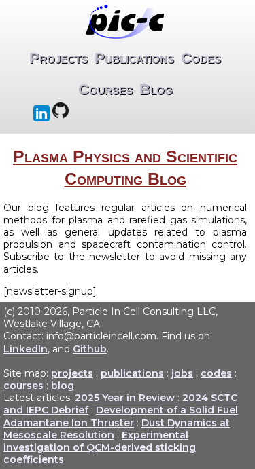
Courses (105, 89)
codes (216, 373)
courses (23, 385)
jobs (182, 373)
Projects (58, 58)
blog (62, 385)
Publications (134, 58)
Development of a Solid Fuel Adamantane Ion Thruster (120, 416)
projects (72, 373)
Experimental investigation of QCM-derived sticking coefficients (99, 447)
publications (132, 373)
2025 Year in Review (125, 398)
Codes (201, 58)
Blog (156, 89)
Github (90, 349)
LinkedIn (25, 349)
